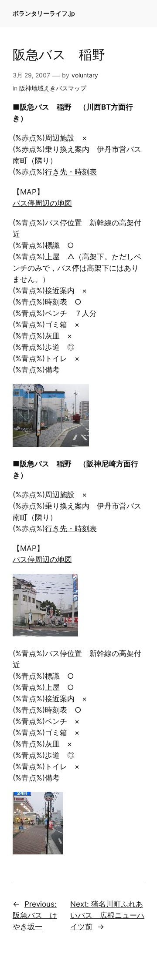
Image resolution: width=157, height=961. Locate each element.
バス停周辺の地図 (42, 203)
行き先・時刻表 (71, 171)
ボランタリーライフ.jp (44, 13)
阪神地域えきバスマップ (52, 88)
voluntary (85, 75)
